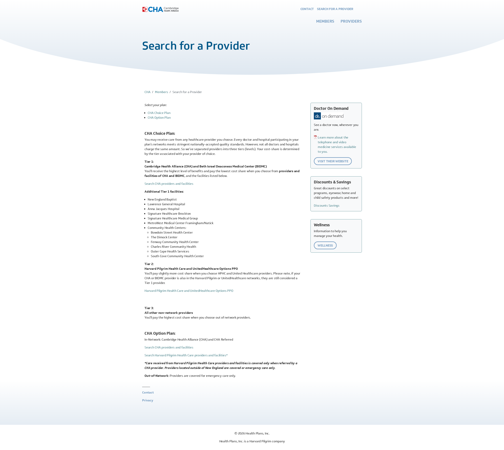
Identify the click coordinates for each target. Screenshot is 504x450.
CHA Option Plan (159, 117)
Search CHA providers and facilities (169, 183)
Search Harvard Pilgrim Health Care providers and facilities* (186, 355)
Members (325, 21)
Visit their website (333, 161)
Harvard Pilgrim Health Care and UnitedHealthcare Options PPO (189, 290)
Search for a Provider (335, 9)
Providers (351, 21)
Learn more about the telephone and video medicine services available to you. (337, 144)
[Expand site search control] (359, 9)
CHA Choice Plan (159, 113)
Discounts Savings (326, 205)
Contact (307, 9)
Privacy (147, 400)
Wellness (325, 245)
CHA (147, 92)
